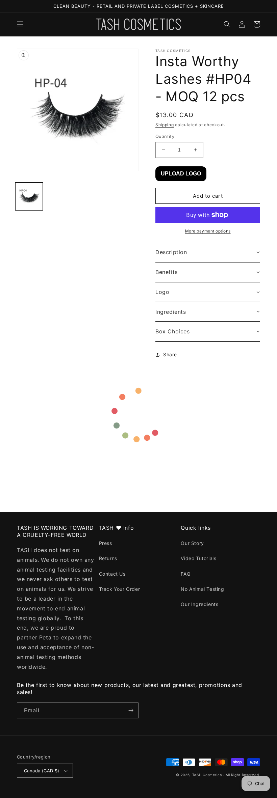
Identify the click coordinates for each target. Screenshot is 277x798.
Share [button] (170, 354)
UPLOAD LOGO (181, 173)
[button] (20, 24)
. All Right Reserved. (241, 775)
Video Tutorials (198, 558)
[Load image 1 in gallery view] (29, 196)
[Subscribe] (130, 710)
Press (105, 543)
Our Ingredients (199, 604)
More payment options (208, 230)
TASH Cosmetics (207, 775)
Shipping (164, 124)
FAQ (186, 574)
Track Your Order (119, 589)
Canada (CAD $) (41, 770)
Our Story (192, 543)
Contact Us (112, 574)
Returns (108, 558)
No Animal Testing (202, 589)
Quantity (164, 136)
